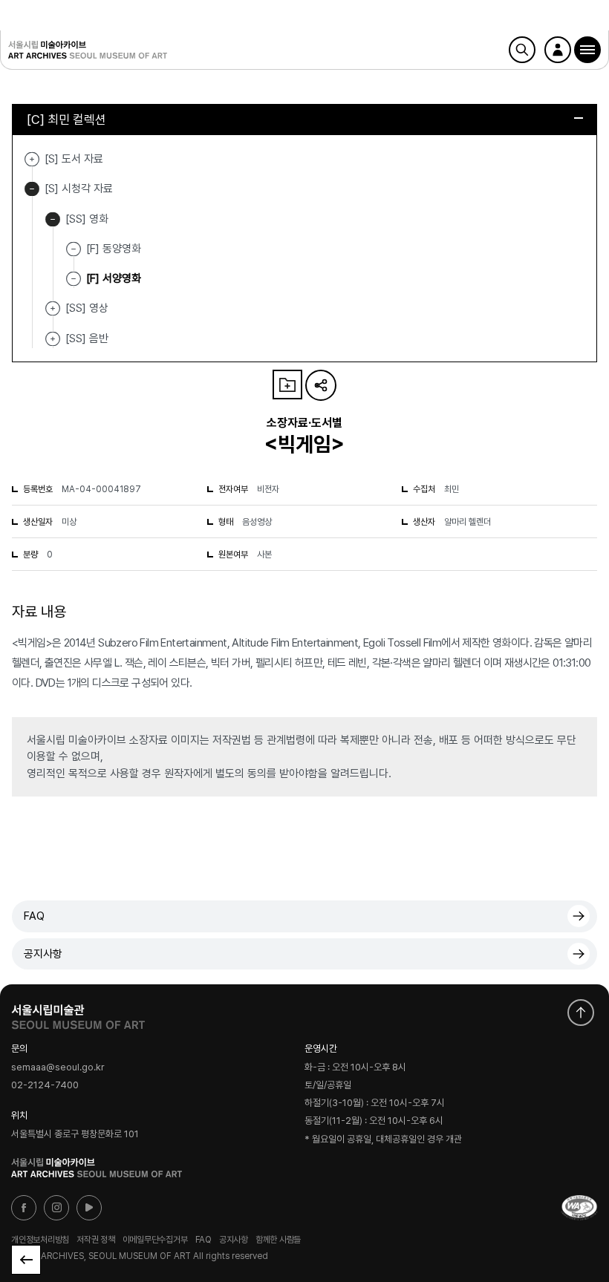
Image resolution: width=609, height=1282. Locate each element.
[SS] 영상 (53, 308)
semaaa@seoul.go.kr (58, 1067)
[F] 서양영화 (113, 278)
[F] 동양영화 (113, 248)
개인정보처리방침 (40, 1239)
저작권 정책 (95, 1239)
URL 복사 (320, 385)
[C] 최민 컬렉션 (66, 119)
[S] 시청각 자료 (32, 189)
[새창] (579, 1207)
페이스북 (24, 1208)
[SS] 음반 (53, 339)
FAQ (34, 916)
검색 (522, 49)
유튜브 (89, 1208)
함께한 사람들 (278, 1239)
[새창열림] (78, 1013)
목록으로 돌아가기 (26, 1260)
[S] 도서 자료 (32, 159)
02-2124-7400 (45, 1085)
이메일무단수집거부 (155, 1239)
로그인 (557, 49)
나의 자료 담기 (287, 384)
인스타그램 (56, 1208)
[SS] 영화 (53, 219)
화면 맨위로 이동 (580, 1012)
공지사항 (43, 954)
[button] (587, 49)
